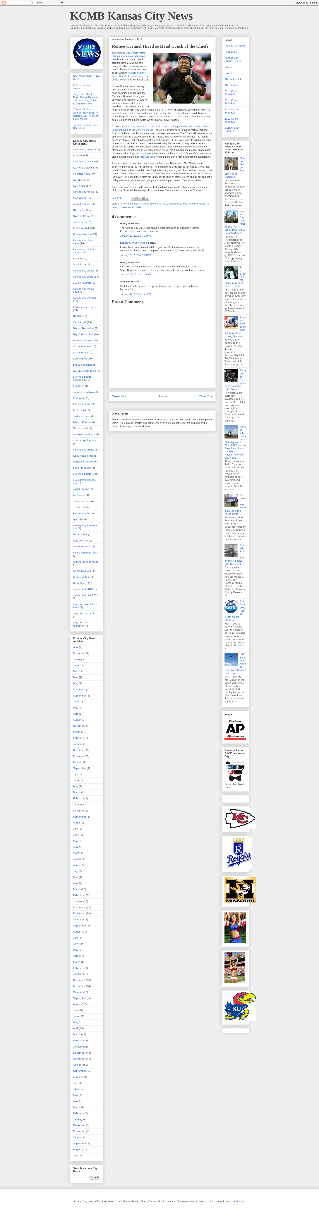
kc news (78, 155)
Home (163, 396)
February (78, 737)
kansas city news (178, 203)
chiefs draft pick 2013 (85, 595)
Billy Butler (79, 210)
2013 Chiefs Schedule (231, 111)
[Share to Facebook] (143, 199)
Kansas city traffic (83, 461)
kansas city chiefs (83, 161)
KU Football (231, 85)
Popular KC (231, 51)
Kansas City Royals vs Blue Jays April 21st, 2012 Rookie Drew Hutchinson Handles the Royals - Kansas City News (235, 442)
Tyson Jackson (81, 501)
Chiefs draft (80, 352)
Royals (228, 72)
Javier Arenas (81, 488)
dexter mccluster (82, 467)
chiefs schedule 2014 (85, 552)
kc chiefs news (197, 203)
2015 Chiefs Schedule (231, 93)
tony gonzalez (81, 540)
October (78, 762)
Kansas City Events (84, 307)
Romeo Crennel (82, 234)
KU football (79, 410)
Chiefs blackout (82, 570)
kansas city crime (83, 276)
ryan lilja (78, 519)
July (75, 774)
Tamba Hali (79, 322)
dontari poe (79, 507)
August (77, 719)
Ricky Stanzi (80, 583)
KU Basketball (81, 228)
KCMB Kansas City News (131, 16)
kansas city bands (83, 270)
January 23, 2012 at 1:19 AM (135, 274)
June (76, 665)
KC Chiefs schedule (84, 370)
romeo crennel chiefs (130, 207)
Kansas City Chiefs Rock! (134, 242)
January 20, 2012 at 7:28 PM (135, 235)
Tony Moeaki (80, 428)
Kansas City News (235, 45)
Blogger (240, 1201)
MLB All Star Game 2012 (231, 129)
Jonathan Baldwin (83, 392)
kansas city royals (83, 191)
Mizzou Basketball (83, 328)
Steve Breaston (82, 546)
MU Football (80, 534)
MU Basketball (81, 404)
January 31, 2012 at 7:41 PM (135, 294)
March (76, 671)
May (75, 677)
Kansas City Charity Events (232, 59)
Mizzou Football (82, 422)
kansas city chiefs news (154, 203)
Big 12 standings (82, 364)
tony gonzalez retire (84, 613)
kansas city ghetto (83, 449)
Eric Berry (79, 385)
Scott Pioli (79, 264)
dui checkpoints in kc (85, 440)
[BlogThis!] (136, 199)
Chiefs (228, 67)
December (79, 689)
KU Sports (79, 494)
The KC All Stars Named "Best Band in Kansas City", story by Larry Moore (86, 114)
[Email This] (133, 199)
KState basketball (83, 455)
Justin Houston (81, 416)
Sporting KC (80, 358)
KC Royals (79, 185)
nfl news (78, 258)
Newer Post (119, 396)
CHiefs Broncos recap (86, 561)
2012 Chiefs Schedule (231, 120)
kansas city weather (84, 297)
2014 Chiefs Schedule (231, 102)
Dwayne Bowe (81, 215)
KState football (81, 576)
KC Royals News (82, 167)
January (78, 659)
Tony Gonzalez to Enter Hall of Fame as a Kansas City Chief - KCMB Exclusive (86, 99)
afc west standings (84, 434)
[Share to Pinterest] (147, 199)
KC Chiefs (79, 179)
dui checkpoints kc (84, 473)
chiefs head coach (130, 203)
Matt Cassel (146, 156)
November (79, 653)
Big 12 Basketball (83, 334)
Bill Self (77, 316)
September (79, 695)
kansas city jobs (82, 513)
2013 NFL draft (82, 282)
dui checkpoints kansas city (82, 378)
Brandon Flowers (83, 340)
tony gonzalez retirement (81, 624)
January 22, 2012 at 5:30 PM (135, 255)
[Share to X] (140, 199)
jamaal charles (81, 203)
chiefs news (80, 222)
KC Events (79, 398)
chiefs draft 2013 (83, 589)
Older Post (206, 396)
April (75, 647)
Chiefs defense (82, 346)
